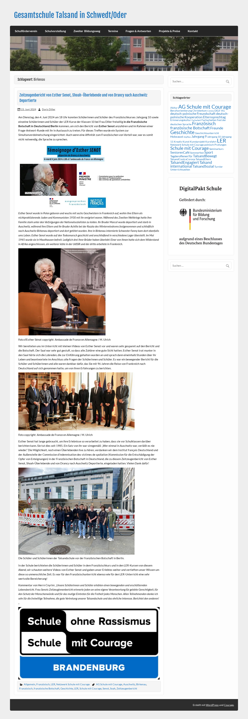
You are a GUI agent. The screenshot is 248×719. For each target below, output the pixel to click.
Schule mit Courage (90, 688)
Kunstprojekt (197, 141)
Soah (112, 688)
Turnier (218, 166)
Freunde (216, 128)
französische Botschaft (46, 688)
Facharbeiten (209, 120)
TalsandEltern (203, 159)
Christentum (199, 110)
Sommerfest (197, 152)
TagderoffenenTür (181, 156)
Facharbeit (196, 120)
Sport (208, 152)
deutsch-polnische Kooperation (199, 115)
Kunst (186, 141)
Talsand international (191, 164)
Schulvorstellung (55, 31)
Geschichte (66, 688)
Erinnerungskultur (180, 120)
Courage (229, 704)
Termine (113, 31)
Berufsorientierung (181, 110)
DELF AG (219, 110)
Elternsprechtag (214, 117)
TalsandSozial (203, 166)
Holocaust (176, 136)
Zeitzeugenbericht (127, 688)
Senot (106, 688)
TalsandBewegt (205, 156)
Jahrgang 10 (214, 136)
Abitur (174, 107)
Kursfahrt (210, 141)
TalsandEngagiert (184, 162)
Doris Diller (48, 109)
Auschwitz (129, 684)
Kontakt (193, 31)
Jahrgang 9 (199, 136)
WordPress (212, 704)
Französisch (43, 684)
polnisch (209, 144)
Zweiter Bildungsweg (87, 31)
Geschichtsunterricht (207, 133)
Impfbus (187, 137)
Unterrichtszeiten (180, 169)
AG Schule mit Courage (109, 684)
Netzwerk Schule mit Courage (73, 684)
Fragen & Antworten (138, 31)
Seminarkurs (216, 148)
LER (53, 684)
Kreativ (178, 141)
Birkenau (141, 684)
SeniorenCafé (180, 152)
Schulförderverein (26, 31)
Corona (210, 111)
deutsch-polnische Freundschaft (193, 114)
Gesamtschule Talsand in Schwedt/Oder (70, 15)
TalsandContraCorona (182, 159)
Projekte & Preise (169, 31)
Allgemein (29, 684)
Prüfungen (220, 144)
